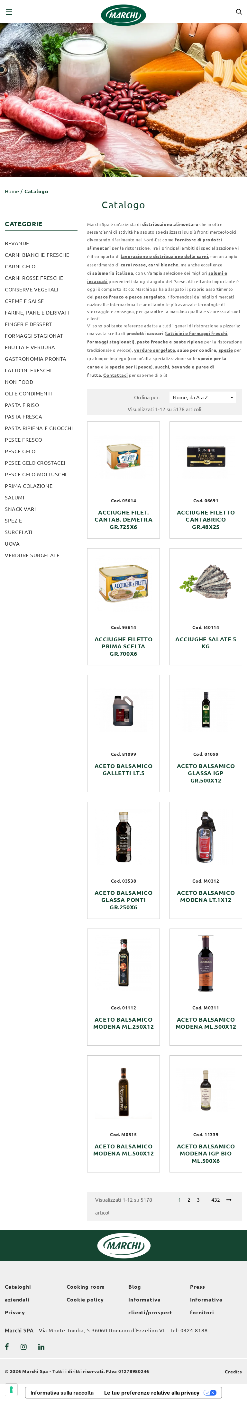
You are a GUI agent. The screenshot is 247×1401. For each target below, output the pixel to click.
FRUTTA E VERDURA (30, 347)
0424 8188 (193, 1330)
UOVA (12, 544)
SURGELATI (18, 532)
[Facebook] (7, 1346)
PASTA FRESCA (23, 416)
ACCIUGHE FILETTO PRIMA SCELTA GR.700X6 (124, 646)
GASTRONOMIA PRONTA (36, 359)
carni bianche (163, 264)
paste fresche (152, 341)
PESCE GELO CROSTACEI (35, 463)
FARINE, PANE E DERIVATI (37, 313)
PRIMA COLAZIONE (28, 486)
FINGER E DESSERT (28, 324)
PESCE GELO (20, 451)
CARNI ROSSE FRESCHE (34, 278)
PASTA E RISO (22, 405)
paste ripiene (188, 341)
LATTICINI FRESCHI (28, 370)
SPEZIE (13, 520)
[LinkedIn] (41, 1346)
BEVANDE (17, 243)
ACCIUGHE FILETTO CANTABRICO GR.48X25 (206, 519)
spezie (226, 350)
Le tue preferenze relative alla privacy (151, 1392)
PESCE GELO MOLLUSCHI (36, 474)
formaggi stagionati (110, 341)
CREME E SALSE (24, 301)
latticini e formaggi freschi (196, 333)
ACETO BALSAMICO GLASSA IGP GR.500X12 (206, 773)
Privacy (15, 1312)
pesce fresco (109, 296)
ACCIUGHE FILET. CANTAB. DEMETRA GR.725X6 (124, 519)
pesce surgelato (147, 296)
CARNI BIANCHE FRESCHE (37, 255)
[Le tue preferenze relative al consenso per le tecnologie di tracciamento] (11, 1390)
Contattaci (115, 375)
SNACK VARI (20, 509)
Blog (134, 1287)
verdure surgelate (154, 350)
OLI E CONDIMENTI (28, 393)
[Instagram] (24, 1346)
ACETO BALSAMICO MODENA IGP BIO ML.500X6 (206, 1153)
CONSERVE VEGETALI (31, 289)
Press (197, 1287)
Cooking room (86, 1287)
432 (215, 1200)
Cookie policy (85, 1299)
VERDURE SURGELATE (32, 555)
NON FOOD (19, 382)
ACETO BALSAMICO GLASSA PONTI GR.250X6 (124, 900)
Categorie (23, 224)
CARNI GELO (20, 266)
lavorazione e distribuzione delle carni (164, 256)
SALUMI (14, 497)
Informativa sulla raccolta (62, 1392)
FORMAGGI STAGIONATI (35, 336)
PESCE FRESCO (23, 440)
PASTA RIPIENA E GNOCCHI (39, 428)
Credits (233, 1371)
